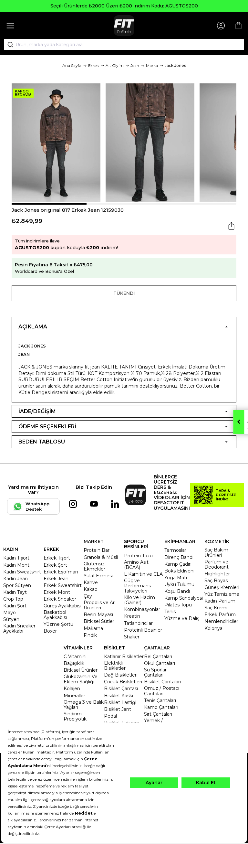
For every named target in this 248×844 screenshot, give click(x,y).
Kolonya (213, 628)
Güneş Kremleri (221, 587)
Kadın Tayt (15, 592)
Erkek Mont (57, 592)
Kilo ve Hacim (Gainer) (139, 599)
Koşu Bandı (177, 591)
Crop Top (13, 599)
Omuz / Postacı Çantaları (161, 690)
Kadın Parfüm (219, 601)
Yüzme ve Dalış (181, 618)
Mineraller (74, 696)
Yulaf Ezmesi (98, 576)
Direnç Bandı (178, 557)
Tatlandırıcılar (138, 623)
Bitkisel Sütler (99, 621)
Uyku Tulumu (179, 584)
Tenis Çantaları (160, 700)
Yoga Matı (175, 578)
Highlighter (217, 574)
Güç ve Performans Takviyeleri (137, 586)
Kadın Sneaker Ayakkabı (19, 628)
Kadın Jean (15, 579)
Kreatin (132, 616)
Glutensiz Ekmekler (94, 566)
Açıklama (32, 327)
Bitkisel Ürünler (81, 670)
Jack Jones (175, 65)
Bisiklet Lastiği (120, 702)
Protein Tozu (138, 556)
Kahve (91, 582)
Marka (152, 65)
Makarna (93, 628)
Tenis (170, 611)
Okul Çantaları (159, 663)
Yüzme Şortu (58, 624)
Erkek (93, 65)
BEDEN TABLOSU (41, 442)
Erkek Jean (56, 579)
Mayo (9, 612)
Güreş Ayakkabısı (62, 606)
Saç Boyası (216, 580)
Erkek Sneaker (60, 599)
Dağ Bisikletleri (121, 675)
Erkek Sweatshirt (63, 585)
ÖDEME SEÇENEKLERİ (47, 426)
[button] (49, 204)
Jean (134, 65)
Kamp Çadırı (177, 564)
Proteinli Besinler (143, 630)
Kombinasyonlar (142, 609)
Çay (88, 596)
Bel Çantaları (158, 656)
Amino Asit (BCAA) (136, 564)
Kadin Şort (14, 606)
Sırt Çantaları (158, 714)
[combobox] (124, 44)
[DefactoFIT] (124, 25)
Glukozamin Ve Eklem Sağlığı (81, 679)
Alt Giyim (115, 65)
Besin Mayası (98, 614)
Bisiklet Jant (117, 709)
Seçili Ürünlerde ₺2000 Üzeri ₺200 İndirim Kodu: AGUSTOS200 (124, 6)
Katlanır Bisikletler (124, 656)
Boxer (50, 631)
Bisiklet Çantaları (162, 682)
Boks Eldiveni (179, 571)
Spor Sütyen (17, 585)
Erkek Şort (55, 565)
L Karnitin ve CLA (143, 574)
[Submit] (8, 44)
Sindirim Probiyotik (75, 716)
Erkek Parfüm (220, 614)
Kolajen (72, 688)
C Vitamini (75, 656)
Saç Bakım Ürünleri (216, 552)
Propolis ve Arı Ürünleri (100, 605)
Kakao (91, 589)
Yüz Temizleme (221, 594)
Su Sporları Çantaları (156, 672)
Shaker (132, 637)
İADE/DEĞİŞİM (37, 411)
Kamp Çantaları (161, 707)
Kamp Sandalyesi (183, 598)
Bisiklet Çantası (121, 688)
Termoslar (175, 550)
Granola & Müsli (101, 557)
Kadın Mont (16, 565)
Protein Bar (96, 550)
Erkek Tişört (57, 558)
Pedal (110, 716)
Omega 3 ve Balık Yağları (84, 704)
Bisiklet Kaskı (118, 696)
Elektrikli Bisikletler (115, 665)
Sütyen (11, 619)
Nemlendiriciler (221, 621)
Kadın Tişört (16, 558)
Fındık (90, 635)
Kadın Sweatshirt (22, 572)
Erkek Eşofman (61, 572)
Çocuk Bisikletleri (123, 682)
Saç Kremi (215, 608)
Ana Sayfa (71, 65)
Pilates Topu (178, 605)
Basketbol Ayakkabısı (55, 614)
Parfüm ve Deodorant (216, 564)
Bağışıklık (74, 663)
